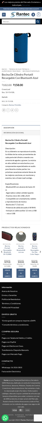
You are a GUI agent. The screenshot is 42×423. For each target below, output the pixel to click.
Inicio (4, 69)
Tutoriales (19, 415)
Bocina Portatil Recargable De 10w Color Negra (34, 250)
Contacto (21, 416)
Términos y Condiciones (11, 303)
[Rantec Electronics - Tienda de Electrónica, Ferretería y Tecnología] (20, 14)
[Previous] (1, 256)
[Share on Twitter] (12, 110)
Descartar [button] (26, 5)
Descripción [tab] (9, 128)
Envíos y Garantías (9, 295)
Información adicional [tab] (14, 133)
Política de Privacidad (10, 307)
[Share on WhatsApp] (4, 110)
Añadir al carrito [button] (7, 273)
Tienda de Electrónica (19, 69)
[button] (4, 15)
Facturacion (30, 415)
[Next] (40, 256)
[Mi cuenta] (33, 15)
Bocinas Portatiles (31, 71)
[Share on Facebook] (8, 110)
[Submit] (38, 21)
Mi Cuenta (9, 415)
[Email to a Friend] (16, 110)
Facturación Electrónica (11, 371)
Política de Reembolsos (11, 299)
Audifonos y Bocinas (11, 71)
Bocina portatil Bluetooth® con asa (21, 249)
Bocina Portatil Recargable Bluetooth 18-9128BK (7, 250)
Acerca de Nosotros (10, 291)
